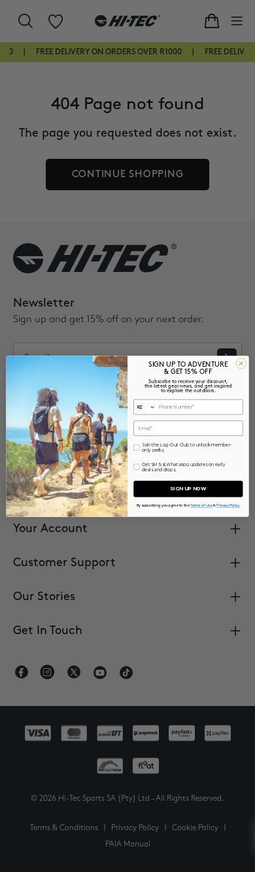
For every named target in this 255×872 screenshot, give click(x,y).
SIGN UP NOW (188, 489)
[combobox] (145, 406)
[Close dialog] (241, 363)
